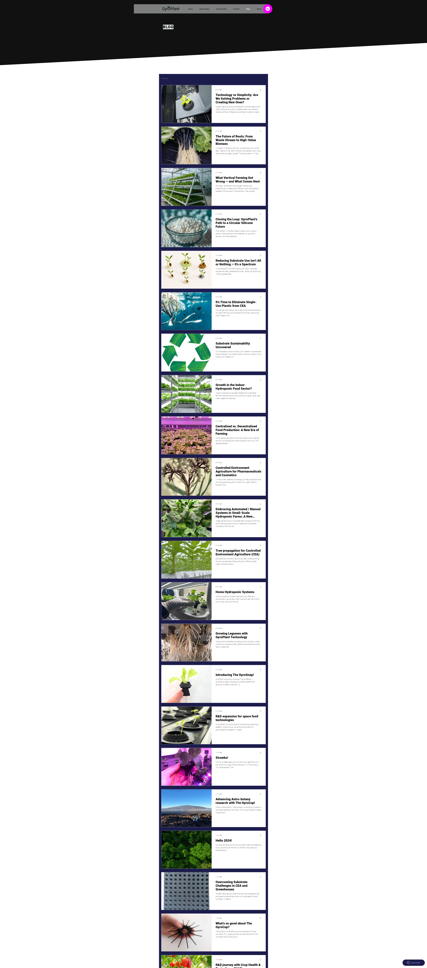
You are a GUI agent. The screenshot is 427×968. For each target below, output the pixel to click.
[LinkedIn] (268, 9)
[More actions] (261, 89)
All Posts (164, 78)
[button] (202, 9)
